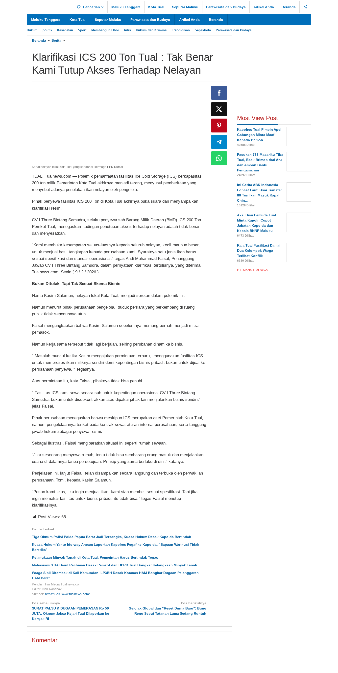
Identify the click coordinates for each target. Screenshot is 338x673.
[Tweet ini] (219, 109)
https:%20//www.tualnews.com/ (67, 594)
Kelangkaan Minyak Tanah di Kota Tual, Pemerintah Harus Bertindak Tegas (95, 557)
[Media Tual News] (49, 6)
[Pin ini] (219, 125)
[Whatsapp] (219, 158)
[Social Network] (305, 7)
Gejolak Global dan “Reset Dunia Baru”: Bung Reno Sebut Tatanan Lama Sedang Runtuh (167, 608)
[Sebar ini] (219, 93)
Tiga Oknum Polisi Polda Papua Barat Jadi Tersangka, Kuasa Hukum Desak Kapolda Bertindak (111, 537)
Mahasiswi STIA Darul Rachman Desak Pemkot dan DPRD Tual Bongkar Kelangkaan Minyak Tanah (114, 565)
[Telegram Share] (219, 142)
